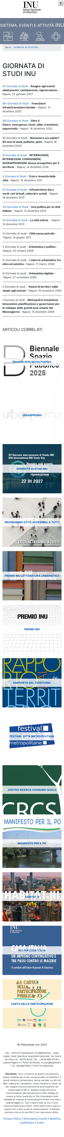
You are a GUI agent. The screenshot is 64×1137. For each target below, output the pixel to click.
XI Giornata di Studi (14, 155)
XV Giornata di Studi (15, 86)
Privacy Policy (12, 1118)
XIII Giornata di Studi (15, 120)
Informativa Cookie (35, 1118)
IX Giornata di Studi (14, 189)
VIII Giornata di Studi (15, 206)
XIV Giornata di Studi (15, 103)
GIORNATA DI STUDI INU (26, 47)
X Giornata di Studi (14, 176)
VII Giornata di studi (15, 220)
